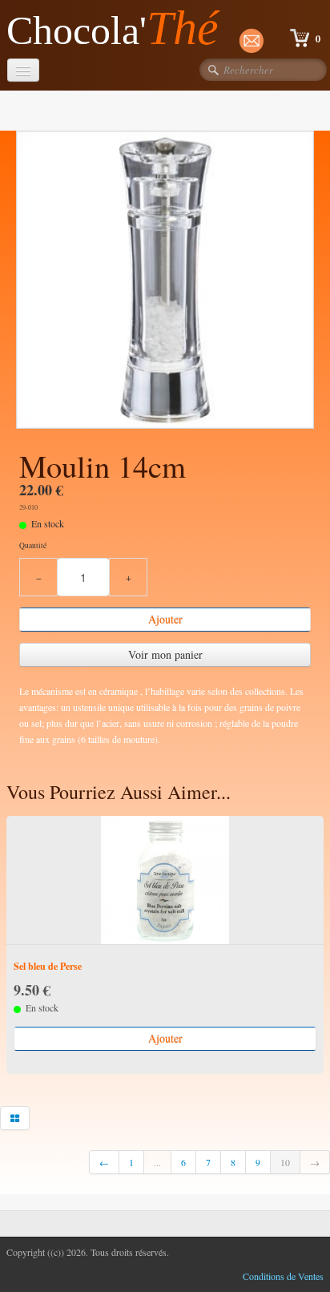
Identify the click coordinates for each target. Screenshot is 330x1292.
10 (285, 1162)
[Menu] (23, 70)
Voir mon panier (165, 654)
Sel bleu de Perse (48, 966)
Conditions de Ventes (283, 1276)
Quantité (32, 545)
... (157, 1162)
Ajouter (165, 619)
